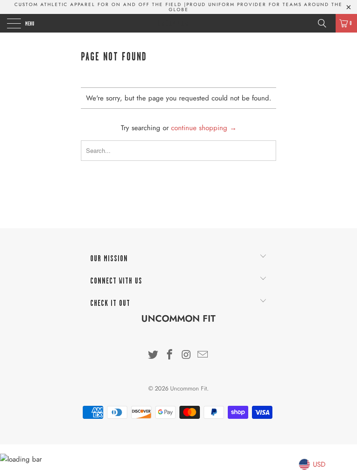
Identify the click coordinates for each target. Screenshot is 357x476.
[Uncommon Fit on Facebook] (170, 355)
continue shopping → (204, 128)
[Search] (325, 23)
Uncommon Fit (178, 23)
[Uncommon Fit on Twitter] (153, 355)
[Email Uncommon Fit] (203, 355)
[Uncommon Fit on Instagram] (186, 355)
